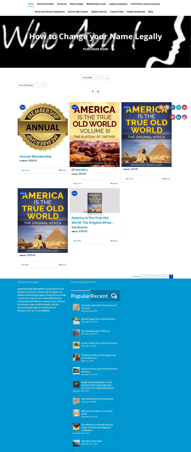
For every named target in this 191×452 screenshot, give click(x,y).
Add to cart (25, 170)
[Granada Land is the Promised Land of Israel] (76, 307)
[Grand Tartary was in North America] (76, 345)
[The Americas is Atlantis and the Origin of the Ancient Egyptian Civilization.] (76, 426)
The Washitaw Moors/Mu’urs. (95, 331)
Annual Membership (35, 156)
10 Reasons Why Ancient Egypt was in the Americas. (98, 356)
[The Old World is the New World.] (76, 400)
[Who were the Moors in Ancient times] (76, 413)
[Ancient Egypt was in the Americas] (76, 321)
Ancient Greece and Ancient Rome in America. (99, 370)
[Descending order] (107, 78)
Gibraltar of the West (91, 441)
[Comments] (114, 295)
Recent (99, 295)
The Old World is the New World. (97, 398)
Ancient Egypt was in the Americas (98, 319)
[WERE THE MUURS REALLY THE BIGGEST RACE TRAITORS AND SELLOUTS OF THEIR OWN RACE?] (76, 384)
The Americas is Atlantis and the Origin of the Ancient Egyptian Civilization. (97, 427)
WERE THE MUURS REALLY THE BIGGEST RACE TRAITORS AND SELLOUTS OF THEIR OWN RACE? (97, 385)
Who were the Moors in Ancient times (97, 412)
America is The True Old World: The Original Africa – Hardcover (93, 222)
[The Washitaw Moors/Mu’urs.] (76, 333)
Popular (80, 295)
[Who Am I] (95, 42)
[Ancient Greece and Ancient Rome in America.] (76, 370)
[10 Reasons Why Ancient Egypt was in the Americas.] (76, 357)
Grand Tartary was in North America (99, 343)
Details (63, 170)
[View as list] (98, 91)
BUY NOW (25, 265)
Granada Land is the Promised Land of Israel (99, 307)
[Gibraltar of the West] (76, 443)
